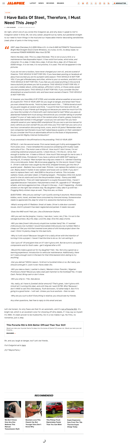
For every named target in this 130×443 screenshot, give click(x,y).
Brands (60, 3)
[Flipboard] (87, 3)
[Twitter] (91, 3)
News (41, 3)
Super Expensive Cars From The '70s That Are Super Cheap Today (74, 423)
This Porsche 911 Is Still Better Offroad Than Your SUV (36, 325)
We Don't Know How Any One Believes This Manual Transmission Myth (12, 424)
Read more (10, 333)
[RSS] (108, 3)
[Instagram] (100, 3)
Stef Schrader (11, 27)
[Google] (104, 3)
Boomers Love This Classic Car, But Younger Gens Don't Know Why (33, 423)
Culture (7, 12)
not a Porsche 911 (69, 309)
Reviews (50, 3)
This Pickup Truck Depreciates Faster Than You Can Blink (54, 422)
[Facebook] (78, 3)
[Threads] (95, 3)
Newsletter (121, 3)
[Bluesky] (82, 3)
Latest (33, 3)
